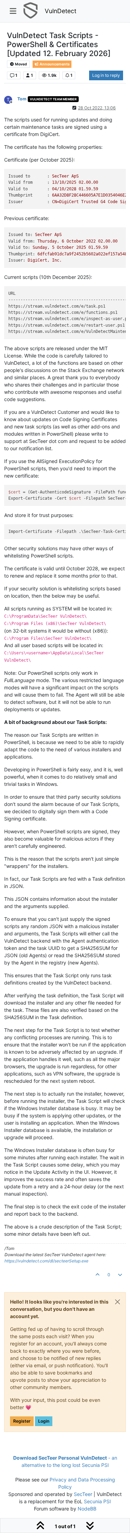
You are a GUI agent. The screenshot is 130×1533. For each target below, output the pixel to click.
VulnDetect (60, 11)
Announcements (54, 64)
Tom (21, 98)
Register (22, 1421)
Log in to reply (106, 75)
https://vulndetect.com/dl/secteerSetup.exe (46, 1260)
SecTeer (83, 1494)
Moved (20, 64)
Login (43, 1421)
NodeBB (87, 1509)
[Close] (117, 1301)
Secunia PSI (97, 1501)
